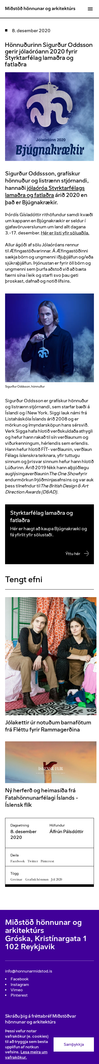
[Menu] (90, 9)
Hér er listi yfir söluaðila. (65, 233)
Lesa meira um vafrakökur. (26, 1055)
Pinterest (47, 861)
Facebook (17, 861)
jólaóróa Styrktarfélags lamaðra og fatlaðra (45, 192)
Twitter (32, 861)
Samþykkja (74, 1044)
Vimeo (17, 989)
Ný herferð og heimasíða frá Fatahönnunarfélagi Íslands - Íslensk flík (41, 797)
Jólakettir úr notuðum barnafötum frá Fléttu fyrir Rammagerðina (48, 726)
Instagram (20, 984)
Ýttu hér (72, 553)
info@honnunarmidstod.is (28, 971)
